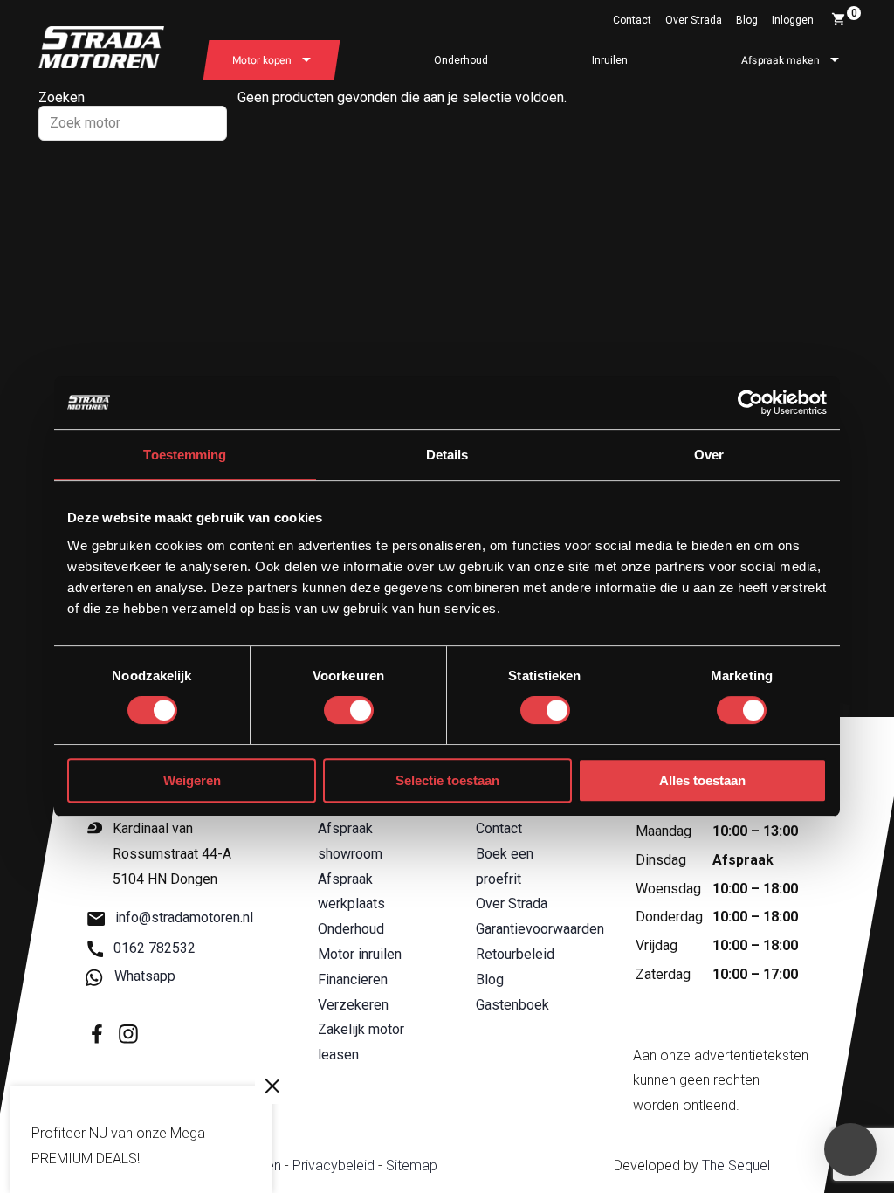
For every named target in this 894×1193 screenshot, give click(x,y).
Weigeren (192, 780)
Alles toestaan (702, 780)
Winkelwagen (854, 13)
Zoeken (61, 97)
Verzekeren (353, 1004)
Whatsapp (144, 976)
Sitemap (411, 1165)
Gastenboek (512, 1004)
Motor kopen (262, 60)
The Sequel (736, 1165)
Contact (632, 20)
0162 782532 (154, 948)
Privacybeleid (333, 1165)
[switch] (349, 710)
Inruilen (610, 60)
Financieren (353, 979)
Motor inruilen (360, 954)
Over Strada (693, 20)
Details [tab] (447, 454)
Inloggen (793, 20)
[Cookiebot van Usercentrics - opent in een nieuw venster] (750, 403)
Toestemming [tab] (184, 454)
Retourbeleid (515, 954)
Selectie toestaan (447, 780)
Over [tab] (709, 454)
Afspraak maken (780, 60)
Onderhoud (461, 60)
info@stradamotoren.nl (184, 918)
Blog (747, 20)
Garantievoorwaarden (540, 929)
